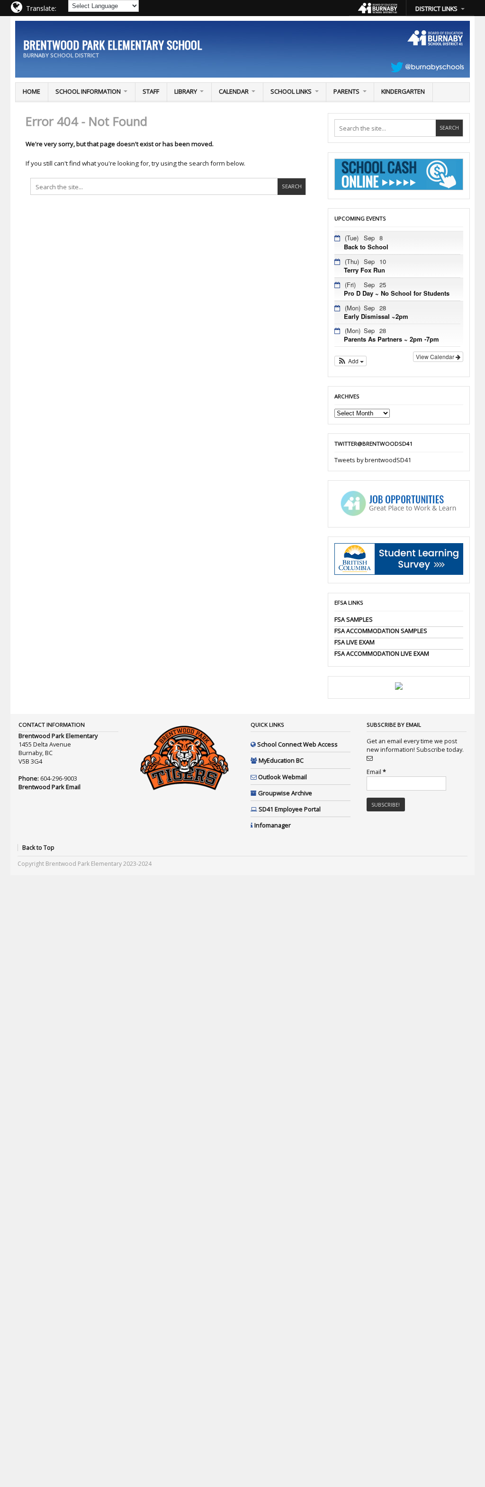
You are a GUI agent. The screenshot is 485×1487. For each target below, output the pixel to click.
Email (376, 772)
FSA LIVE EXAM (354, 642)
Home (31, 91)
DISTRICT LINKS (436, 8)
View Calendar (436, 356)
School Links (291, 91)
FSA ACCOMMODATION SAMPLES (380, 630)
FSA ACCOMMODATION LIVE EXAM (381, 653)
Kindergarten (403, 91)
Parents (346, 91)
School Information (88, 91)
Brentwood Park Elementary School (112, 44)
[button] (351, 361)
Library (185, 91)
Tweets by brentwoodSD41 (372, 460)
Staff (151, 91)
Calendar (234, 91)
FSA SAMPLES (353, 619)
